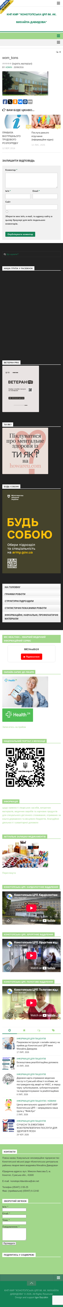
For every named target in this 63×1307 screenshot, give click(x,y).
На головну (12, 587)
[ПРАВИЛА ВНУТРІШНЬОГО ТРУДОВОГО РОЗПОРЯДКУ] (16, 122)
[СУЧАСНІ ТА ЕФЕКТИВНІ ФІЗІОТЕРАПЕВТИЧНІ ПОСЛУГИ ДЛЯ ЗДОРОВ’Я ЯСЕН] (8, 1125)
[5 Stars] (10, 63)
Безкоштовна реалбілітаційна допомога (37, 1062)
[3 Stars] (7, 63)
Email (36, 191)
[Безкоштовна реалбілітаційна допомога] (8, 1063)
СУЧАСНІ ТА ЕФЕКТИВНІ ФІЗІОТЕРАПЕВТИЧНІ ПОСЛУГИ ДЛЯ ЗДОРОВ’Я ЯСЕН (37, 1127)
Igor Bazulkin (41, 1297)
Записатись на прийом (14, 727)
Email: (6, 1213)
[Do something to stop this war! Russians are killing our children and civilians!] (7, 7)
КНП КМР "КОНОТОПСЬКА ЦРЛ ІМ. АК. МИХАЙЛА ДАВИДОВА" (31, 18)
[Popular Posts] (24, 1030)
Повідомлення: (10, 1226)
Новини (52, 1101)
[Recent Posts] (9, 1030)
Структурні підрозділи (19, 601)
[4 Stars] (9, 63)
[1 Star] (3, 63)
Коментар (11, 170)
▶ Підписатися (31, 656)
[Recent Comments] (38, 1030)
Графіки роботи (15, 594)
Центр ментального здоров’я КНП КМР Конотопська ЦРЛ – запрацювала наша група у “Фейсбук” (37, 1107)
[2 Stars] (5, 63)
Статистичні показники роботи (25, 608)
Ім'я (8, 191)
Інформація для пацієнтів (31, 1038)
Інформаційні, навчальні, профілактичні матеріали (31, 617)
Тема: (6, 1220)
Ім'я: (5, 1206)
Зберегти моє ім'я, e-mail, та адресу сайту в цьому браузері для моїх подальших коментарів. (28, 220)
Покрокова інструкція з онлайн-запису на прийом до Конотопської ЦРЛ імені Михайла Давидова (38, 1045)
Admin (9, 67)
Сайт (8, 202)
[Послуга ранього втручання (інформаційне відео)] (46, 122)
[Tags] (53, 1030)
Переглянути (9, 873)
